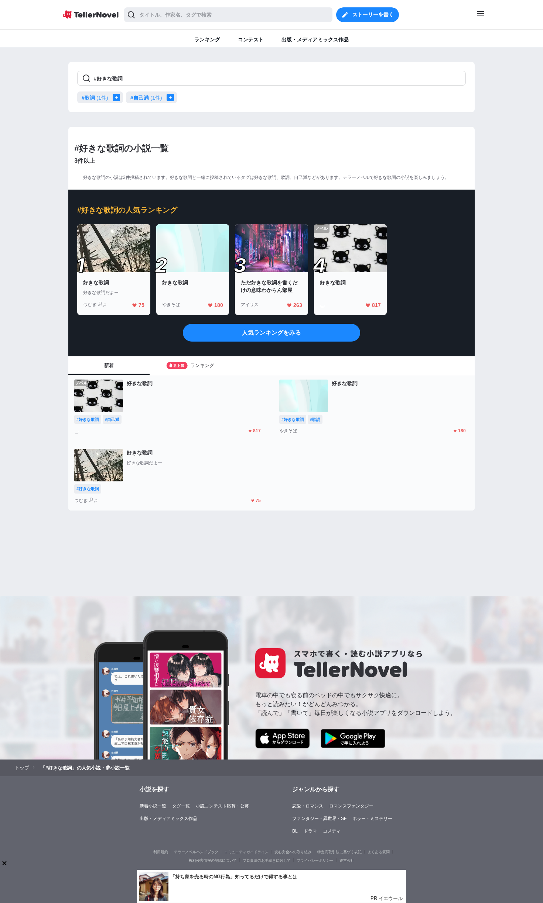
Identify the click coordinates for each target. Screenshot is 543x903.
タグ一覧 (181, 806)
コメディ (332, 831)
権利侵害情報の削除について (213, 860)
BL (295, 831)
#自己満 (146, 98)
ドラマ (310, 831)
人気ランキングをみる (271, 332)
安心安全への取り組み (292, 852)
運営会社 (346, 860)
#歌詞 (95, 98)
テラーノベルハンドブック (196, 852)
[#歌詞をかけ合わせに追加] (118, 97)
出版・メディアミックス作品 (168, 818)
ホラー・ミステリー (372, 818)
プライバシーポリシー (315, 860)
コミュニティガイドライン (246, 852)
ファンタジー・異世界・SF (319, 818)
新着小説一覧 (153, 806)
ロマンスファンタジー (351, 806)
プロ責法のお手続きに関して (267, 860)
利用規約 (160, 852)
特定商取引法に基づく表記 (339, 852)
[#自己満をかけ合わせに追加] (172, 97)
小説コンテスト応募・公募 (222, 806)
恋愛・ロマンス (307, 806)
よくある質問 (379, 852)
